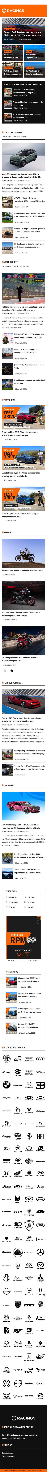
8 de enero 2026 (10, 480)
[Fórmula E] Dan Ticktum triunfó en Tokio (29, 366)
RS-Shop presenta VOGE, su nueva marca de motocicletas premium (20, 659)
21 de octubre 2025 (10, 620)
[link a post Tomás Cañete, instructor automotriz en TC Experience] (8, 96)
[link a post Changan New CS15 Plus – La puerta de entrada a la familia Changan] (23, 418)
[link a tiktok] (44, 2)
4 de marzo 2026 (21, 878)
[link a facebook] (32, 2)
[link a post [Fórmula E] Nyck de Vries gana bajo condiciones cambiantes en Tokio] (7, 343)
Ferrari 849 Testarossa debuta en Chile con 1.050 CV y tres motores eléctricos (23, 34)
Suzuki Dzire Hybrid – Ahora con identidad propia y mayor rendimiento (21, 474)
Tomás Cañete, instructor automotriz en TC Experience (25, 91)
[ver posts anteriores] (5, 671)
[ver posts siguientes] (12, 671)
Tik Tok (30, 907)
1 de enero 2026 (10, 521)
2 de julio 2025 (20, 775)
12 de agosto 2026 (22, 222)
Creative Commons (37, 1470)
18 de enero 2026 (10, 439)
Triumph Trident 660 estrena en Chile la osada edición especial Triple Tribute (21, 614)
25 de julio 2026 (21, 358)
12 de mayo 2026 (21, 863)
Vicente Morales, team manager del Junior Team (28, 103)
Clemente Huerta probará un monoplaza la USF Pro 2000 (26, 351)
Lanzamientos (7, 137)
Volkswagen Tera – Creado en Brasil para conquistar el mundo (20, 515)
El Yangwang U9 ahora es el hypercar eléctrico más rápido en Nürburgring (29, 752)
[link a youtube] (39, 2)
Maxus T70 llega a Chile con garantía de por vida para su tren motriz (29, 230)
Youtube (31, 902)
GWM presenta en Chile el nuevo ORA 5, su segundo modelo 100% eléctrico (29, 215)
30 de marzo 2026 (20, 95)
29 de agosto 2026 (25, 39)
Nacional (15, 266)
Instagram (13, 902)
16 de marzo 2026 (20, 120)
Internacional (7, 266)
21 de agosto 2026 (23, 831)
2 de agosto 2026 (21, 253)
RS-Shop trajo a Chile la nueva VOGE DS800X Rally (22, 570)
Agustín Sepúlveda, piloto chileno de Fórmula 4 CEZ (27, 116)
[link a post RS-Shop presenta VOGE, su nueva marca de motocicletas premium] (23, 641)
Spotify (12, 907)
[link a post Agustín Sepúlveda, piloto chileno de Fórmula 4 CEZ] (8, 121)
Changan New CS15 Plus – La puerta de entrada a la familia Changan (20, 433)
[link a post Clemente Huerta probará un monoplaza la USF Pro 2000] (7, 359)
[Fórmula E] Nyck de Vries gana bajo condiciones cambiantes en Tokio (29, 336)
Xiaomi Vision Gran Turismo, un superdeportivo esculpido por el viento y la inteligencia (27, 871)
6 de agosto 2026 (21, 237)
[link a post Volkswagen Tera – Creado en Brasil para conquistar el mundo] (23, 499)
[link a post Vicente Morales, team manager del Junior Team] (8, 108)
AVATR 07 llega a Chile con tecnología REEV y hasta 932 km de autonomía (12, 72)
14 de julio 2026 (21, 389)
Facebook (13, 897)
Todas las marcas (8, 1456)
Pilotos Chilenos (24, 266)
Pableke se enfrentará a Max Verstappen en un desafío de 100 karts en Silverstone (12, 56)
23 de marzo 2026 (20, 108)
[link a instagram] (37, 2)
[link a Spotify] (42, 2)
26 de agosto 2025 (9, 665)
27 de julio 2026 (21, 343)
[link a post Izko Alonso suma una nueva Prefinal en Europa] (7, 389)
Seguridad (24, 137)
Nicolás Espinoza (9, 39)
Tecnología (16, 137)
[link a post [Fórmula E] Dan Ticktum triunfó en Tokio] (7, 374)
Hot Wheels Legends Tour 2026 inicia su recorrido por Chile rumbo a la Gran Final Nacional (34, 56)
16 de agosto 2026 (22, 207)
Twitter (30, 897)
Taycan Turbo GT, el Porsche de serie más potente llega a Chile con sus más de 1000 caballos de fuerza (29, 767)
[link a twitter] (35, 2)
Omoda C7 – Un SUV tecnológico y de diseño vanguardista (28, 1026)
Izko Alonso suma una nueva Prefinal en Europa (29, 382)
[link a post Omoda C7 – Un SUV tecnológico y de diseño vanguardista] (11, 1033)
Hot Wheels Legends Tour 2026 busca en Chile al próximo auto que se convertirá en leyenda (28, 856)
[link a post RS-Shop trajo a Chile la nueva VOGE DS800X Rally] (23, 554)
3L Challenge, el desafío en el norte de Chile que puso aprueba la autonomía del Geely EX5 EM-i (34, 72)
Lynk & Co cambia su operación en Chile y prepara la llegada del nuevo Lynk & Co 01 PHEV (21, 175)
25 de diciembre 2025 (27, 1033)
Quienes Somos (7, 1453)
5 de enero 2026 (9, 574)
